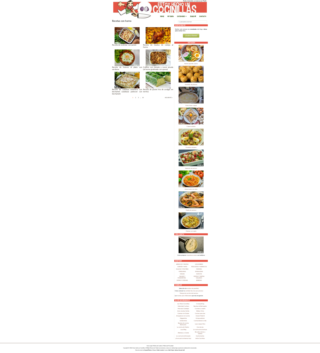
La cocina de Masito (183, 327)
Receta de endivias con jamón (124, 45)
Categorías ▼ (182, 16)
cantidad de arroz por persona (194, 291)
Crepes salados (191, 126)
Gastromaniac (200, 336)
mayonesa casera (192, 255)
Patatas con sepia (191, 231)
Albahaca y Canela (183, 332)
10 (143, 97)
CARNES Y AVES (182, 266)
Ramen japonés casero (191, 63)
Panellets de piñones (191, 84)
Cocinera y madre (200, 308)
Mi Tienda (171, 16)
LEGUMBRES (199, 264)
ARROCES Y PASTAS (182, 264)
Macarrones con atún (191, 189)
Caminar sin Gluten (183, 313)
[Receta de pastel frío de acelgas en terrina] (158, 80)
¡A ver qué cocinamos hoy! (183, 338)
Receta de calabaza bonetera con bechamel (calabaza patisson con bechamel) (127, 92)
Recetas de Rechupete (200, 306)
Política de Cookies (157, 345)
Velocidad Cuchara (183, 306)
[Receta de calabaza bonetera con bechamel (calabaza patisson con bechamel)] (127, 80)
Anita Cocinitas (200, 338)
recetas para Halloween (184, 295)
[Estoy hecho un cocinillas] (160, 9)
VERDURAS (182, 271)
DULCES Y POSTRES (182, 269)
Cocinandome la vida (200, 320)
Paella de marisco (191, 210)
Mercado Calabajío (183, 308)
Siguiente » (169, 97)
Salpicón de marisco (191, 168)
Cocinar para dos (200, 313)
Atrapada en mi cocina (183, 316)
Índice (162, 16)
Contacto (202, 16)
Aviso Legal (149, 345)
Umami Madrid (200, 316)
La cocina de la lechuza (200, 329)
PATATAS (199, 269)
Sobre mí (193, 16)
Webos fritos (200, 311)
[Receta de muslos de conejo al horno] (158, 35)
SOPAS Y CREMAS (182, 280)
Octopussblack (200, 318)
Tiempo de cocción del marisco (189, 293)
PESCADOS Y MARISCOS (199, 266)
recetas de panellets (193, 288)
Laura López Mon (200, 324)
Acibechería (183, 320)
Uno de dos (200, 327)
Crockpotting (200, 303)
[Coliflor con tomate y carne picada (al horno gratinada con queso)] (158, 57)
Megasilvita (183, 318)
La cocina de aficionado (183, 336)
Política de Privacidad (168, 345)
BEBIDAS (199, 280)
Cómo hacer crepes (191, 105)
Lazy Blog (183, 329)
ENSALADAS (199, 271)
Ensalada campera (191, 147)
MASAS (182, 274)
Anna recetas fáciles (183, 311)
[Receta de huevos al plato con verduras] (127, 57)
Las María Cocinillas (183, 303)
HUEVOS (199, 274)
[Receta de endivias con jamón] (127, 35)
